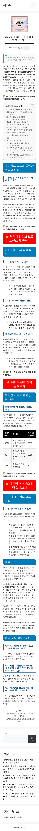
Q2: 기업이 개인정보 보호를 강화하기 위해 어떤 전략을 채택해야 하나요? (21, 150)
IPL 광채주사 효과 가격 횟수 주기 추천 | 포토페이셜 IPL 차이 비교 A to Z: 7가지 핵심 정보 (19, 787)
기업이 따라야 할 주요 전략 (19, 135)
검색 (5, 733)
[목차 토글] (31, 106)
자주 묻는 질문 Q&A (13, 140)
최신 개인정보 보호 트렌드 (15, 117)
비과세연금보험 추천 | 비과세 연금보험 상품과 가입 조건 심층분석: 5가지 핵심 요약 (19, 778)
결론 (8, 138)
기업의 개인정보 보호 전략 (15, 132)
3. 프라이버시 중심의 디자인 (19, 124)
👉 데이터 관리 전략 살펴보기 (19, 384)
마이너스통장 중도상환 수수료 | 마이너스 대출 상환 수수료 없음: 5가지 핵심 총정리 (19, 769)
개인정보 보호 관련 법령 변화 (17, 127)
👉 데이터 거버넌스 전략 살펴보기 (19, 485)
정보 (19, 711)
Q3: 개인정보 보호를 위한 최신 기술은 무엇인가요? (21, 156)
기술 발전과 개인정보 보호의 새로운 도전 (20, 113)
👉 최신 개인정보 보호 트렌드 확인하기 (19, 238)
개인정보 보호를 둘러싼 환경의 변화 (19, 109)
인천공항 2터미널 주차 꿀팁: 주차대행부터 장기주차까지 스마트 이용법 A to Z (19, 796)
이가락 (7, 5)
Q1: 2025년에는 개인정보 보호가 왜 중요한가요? (21, 144)
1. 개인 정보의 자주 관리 (18, 119)
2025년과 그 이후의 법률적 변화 (21, 130)
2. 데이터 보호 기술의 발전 (19, 122)
